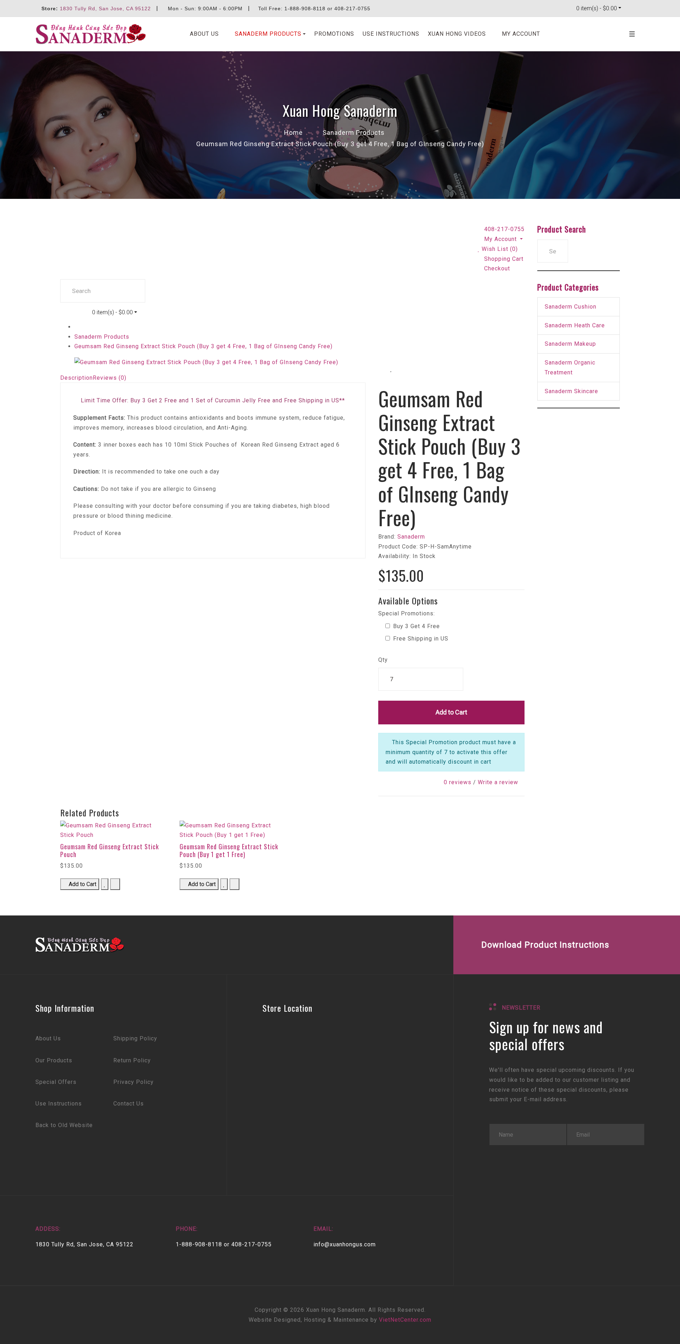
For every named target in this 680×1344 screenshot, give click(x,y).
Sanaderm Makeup (570, 343)
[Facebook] (371, 945)
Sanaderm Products (101, 336)
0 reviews (457, 782)
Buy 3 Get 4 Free (415, 626)
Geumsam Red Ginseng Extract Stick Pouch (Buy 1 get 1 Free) (229, 850)
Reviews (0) (109, 377)
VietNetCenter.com (405, 1319)
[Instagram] (425, 945)
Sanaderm (411, 536)
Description (76, 377)
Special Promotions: (406, 613)
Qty (383, 659)
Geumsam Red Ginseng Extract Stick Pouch (109, 850)
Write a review (498, 782)
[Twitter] (398, 945)
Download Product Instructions (545, 945)
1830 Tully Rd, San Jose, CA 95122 (105, 8)
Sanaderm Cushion (570, 306)
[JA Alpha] (90, 34)
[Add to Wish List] (391, 369)
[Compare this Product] (418, 369)
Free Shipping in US (419, 638)
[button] (266, 34)
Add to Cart (451, 712)
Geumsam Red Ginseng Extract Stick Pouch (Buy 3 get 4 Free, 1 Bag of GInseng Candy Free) (203, 346)
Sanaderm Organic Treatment (570, 367)
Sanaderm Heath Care (575, 325)
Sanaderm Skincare (571, 391)
